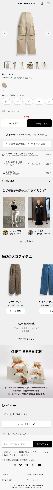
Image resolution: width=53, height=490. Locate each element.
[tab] (27, 4)
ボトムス (23, 434)
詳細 (47, 164)
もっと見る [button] (25, 241)
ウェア (14, 434)
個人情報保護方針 (11, 460)
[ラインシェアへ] (20, 465)
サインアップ (42, 444)
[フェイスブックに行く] (26, 465)
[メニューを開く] (47, 3)
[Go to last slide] (5, 33)
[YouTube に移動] (39, 465)
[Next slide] (48, 33)
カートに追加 (41, 124)
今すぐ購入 (14, 124)
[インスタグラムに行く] (14, 465)
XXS (6, 102)
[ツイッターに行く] (33, 465)
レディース (6, 434)
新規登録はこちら (26, 339)
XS (17, 102)
